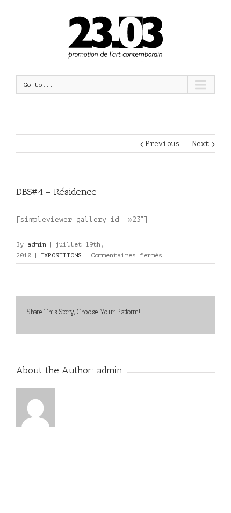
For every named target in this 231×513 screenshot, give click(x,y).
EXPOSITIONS (61, 255)
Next (201, 144)
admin (36, 244)
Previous (163, 144)
